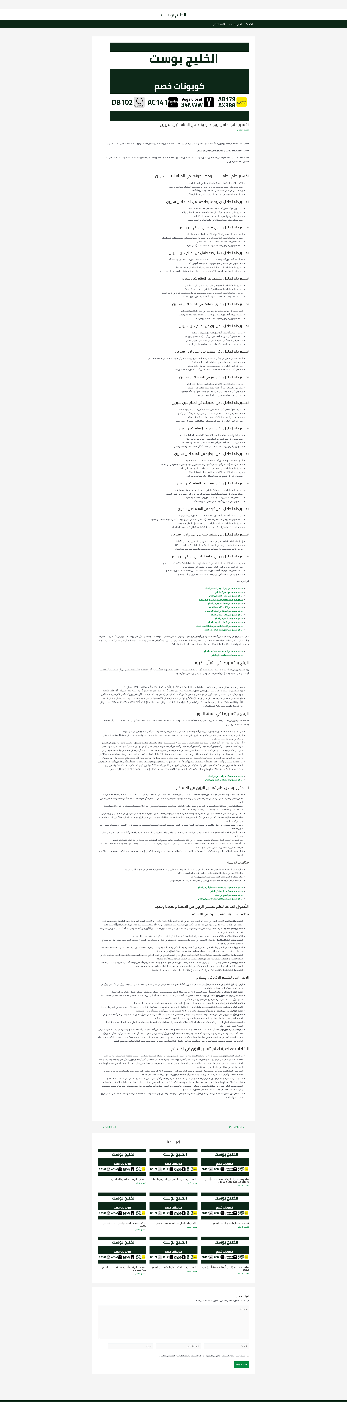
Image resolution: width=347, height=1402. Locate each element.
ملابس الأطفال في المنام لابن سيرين (176, 1222)
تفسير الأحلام (219, 24)
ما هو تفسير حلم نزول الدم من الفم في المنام (224, 588)
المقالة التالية (109, 1127)
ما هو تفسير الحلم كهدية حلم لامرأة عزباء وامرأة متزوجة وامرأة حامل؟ (226, 1180)
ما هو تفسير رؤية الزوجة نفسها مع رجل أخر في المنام (220, 887)
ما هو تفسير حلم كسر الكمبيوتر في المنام (225, 603)
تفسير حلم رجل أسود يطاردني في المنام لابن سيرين (124, 1268)
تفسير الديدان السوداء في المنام (231, 1222)
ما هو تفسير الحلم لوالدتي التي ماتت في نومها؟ (124, 1224)
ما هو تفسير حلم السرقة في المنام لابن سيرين (223, 611)
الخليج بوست (173, 14)
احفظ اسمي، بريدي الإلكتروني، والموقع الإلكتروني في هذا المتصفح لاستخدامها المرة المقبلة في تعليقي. (202, 1356)
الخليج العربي (236, 24)
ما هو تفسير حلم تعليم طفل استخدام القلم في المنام (220, 899)
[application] (230, 24)
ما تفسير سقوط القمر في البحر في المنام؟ (173, 1178)
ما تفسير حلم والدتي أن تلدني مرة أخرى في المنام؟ (225, 1268)
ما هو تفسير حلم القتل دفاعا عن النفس (226, 607)
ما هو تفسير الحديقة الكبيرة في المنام (227, 655)
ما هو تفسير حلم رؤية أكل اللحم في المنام (225, 622)
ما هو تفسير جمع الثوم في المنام (229, 592)
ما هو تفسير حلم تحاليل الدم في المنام (227, 615)
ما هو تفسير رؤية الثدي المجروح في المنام (225, 776)
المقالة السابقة (237, 1127)
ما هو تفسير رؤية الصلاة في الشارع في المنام (224, 780)
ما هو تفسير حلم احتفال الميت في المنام (226, 596)
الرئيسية (249, 24)
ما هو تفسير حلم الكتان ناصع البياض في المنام (224, 630)
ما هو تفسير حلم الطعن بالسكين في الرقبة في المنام (221, 599)
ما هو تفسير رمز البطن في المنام (229, 618)
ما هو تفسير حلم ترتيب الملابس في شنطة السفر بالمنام (219, 626)
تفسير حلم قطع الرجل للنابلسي (128, 1178)
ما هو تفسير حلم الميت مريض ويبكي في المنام (223, 651)
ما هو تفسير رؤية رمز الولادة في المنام (227, 891)
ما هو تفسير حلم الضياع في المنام (229, 895)
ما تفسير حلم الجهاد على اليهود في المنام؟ (174, 1266)
